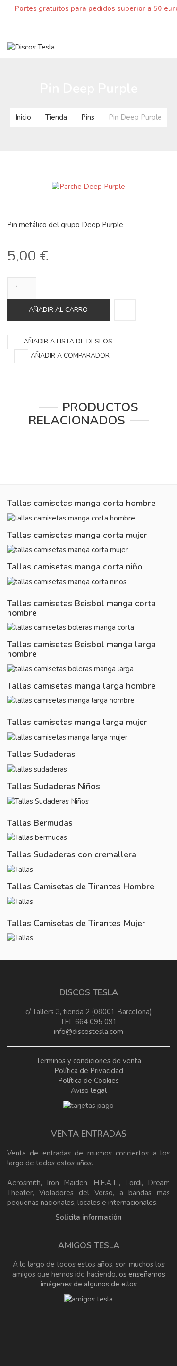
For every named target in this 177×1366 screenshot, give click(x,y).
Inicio (23, 117)
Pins (87, 117)
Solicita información (88, 1217)
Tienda (56, 117)
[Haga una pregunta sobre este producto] (125, 310)
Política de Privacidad (88, 1070)
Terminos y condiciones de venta (88, 1060)
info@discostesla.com (88, 1031)
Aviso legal (89, 1090)
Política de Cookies (88, 1080)
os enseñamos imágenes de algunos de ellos (103, 1279)
